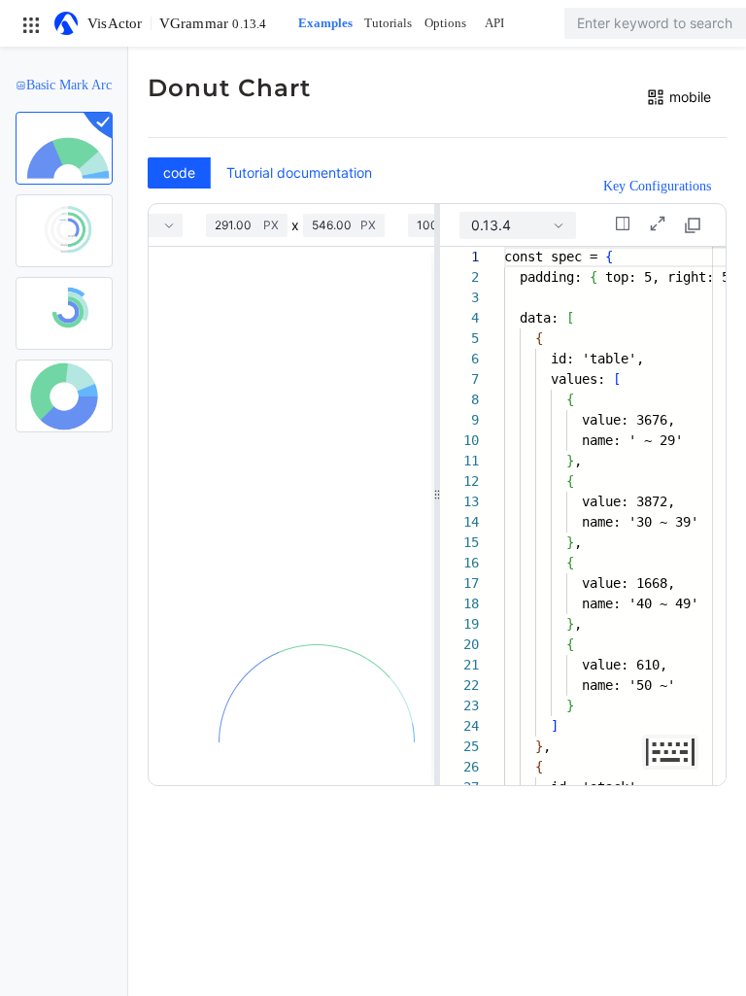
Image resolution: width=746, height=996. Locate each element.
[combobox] (517, 225)
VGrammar (213, 23)
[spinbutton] (239, 225)
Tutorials (388, 23)
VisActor (115, 23)
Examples (325, 23)
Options (445, 23)
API (494, 23)
